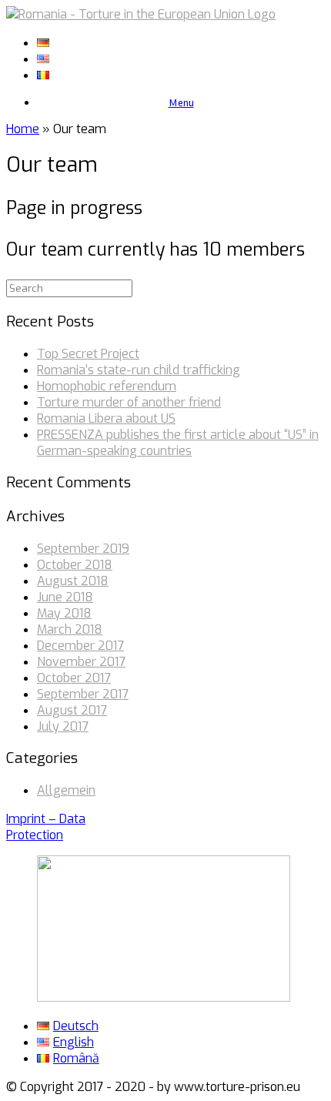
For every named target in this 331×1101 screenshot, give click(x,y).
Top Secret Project (88, 354)
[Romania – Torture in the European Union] (141, 14)
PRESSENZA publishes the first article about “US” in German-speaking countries (178, 443)
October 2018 (74, 565)
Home (22, 129)
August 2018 (73, 581)
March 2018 (69, 629)
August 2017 (72, 710)
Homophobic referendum (106, 386)
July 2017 (63, 726)
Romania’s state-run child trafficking (138, 370)
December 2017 (80, 646)
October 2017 (74, 678)
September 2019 (83, 548)
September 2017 (83, 694)
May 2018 (64, 613)
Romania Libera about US (106, 418)
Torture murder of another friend (129, 402)
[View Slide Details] (163, 997)
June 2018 (65, 597)
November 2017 (81, 662)
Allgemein (66, 790)
